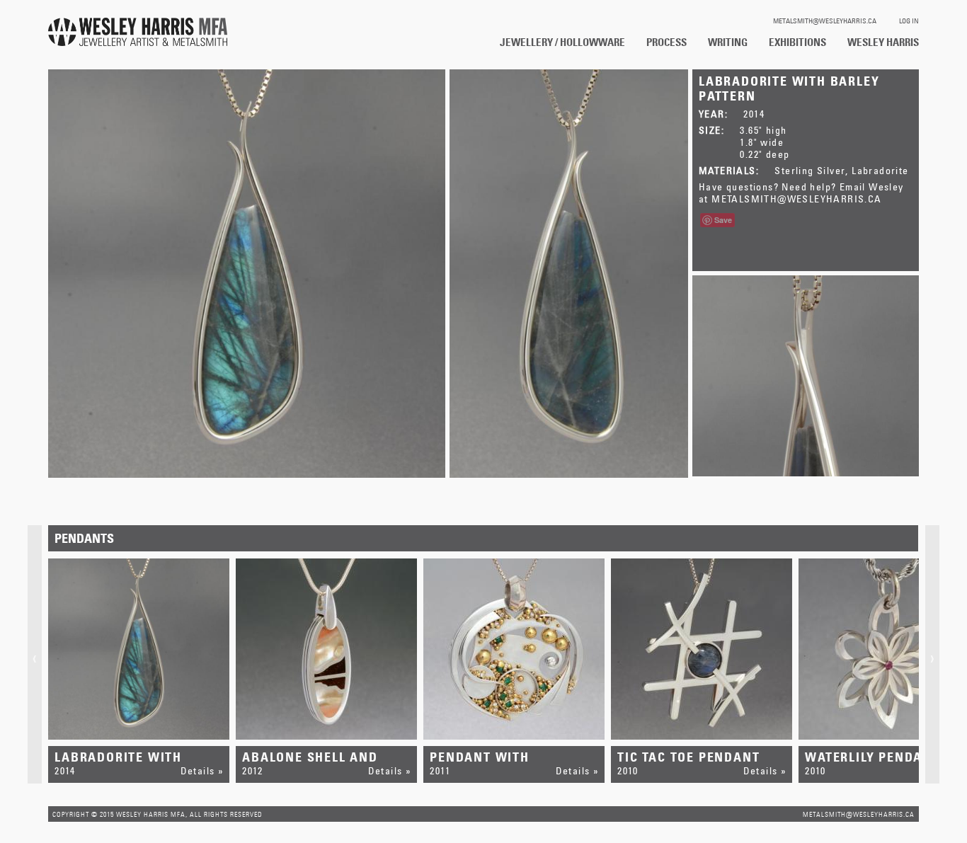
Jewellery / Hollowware (562, 41)
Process (666, 41)
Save (723, 219)
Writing (728, 41)
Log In (909, 20)
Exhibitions (797, 41)
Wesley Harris (883, 41)
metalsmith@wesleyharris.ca (824, 20)
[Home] (137, 32)
